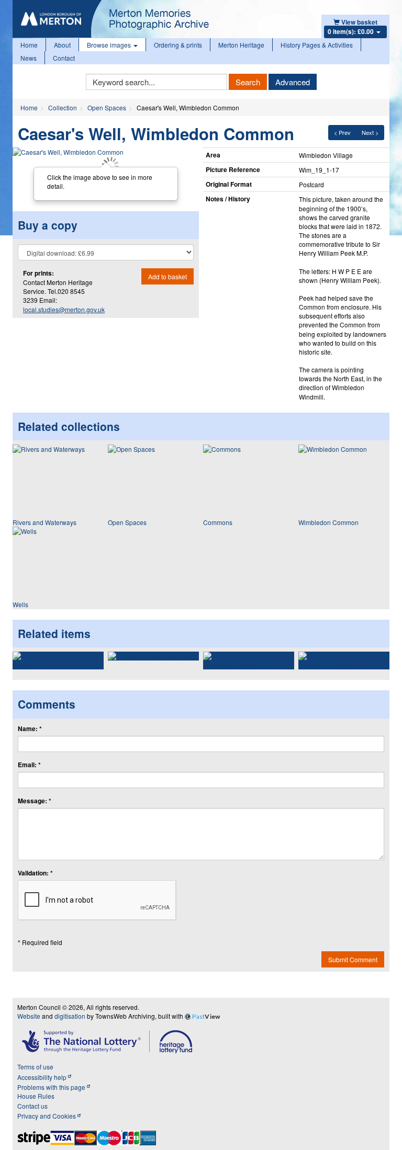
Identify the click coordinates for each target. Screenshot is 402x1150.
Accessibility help (42, 1077)
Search (248, 81)
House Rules (35, 1095)
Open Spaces (106, 107)
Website (28, 1015)
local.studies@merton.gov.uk (64, 309)
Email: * (29, 764)
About (62, 44)
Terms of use (35, 1066)
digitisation (69, 1015)
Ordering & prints (178, 44)
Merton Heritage (241, 44)
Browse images (109, 44)
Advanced (292, 81)
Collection (62, 107)
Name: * (30, 728)
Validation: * (35, 873)
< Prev (342, 132)
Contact (64, 57)
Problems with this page (52, 1087)
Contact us (32, 1105)
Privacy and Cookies (47, 1115)
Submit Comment (352, 959)
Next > (370, 132)
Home (29, 44)
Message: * (34, 800)
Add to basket (167, 276)
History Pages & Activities (317, 44)
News (28, 57)
